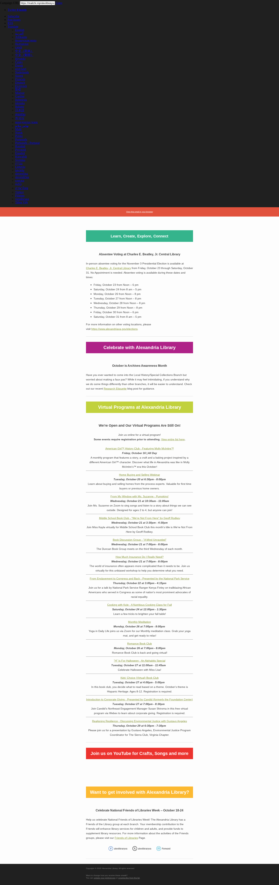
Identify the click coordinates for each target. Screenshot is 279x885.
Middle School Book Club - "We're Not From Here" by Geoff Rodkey (139, 518)
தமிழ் (18, 184)
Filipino (19, 195)
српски (19, 180)
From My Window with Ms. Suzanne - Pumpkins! (139, 496)
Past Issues (14, 19)
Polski (19, 136)
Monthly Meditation (139, 621)
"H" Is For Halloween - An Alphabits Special (139, 660)
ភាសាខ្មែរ (20, 114)
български (21, 43)
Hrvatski (20, 58)
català (18, 47)
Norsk (19, 132)
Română (20, 146)
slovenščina (22, 177)
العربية (19, 33)
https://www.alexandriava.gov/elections (114, 328)
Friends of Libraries (126, 837)
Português (21, 139)
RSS (10, 23)
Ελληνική (21, 86)
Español (20, 153)
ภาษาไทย (21, 188)
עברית (19, 163)
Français (20, 79)
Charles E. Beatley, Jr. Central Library (108, 268)
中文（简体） (24, 50)
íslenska (20, 103)
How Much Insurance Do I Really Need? (140, 556)
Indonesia (21, 99)
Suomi (19, 75)
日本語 (19, 110)
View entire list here (173, 439)
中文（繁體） (24, 54)
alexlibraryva (120, 848)
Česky (19, 62)
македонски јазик (26, 122)
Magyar (19, 92)
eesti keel (20, 69)
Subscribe (13, 16)
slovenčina (21, 173)
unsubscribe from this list (129, 878)
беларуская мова (25, 40)
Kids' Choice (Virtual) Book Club (140, 677)
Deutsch (20, 82)
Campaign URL (9, 3)
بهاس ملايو (22, 125)
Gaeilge (19, 96)
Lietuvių (20, 166)
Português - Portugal (27, 142)
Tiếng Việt (21, 202)
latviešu (19, 170)
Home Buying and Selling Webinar (139, 474)
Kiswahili (21, 156)
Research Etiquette (115, 388)
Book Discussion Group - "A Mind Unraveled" (139, 539)
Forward (166, 848)
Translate (13, 26)
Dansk (19, 65)
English (19, 30)
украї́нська (22, 199)
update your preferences (104, 878)
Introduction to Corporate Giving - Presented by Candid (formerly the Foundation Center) (139, 699)
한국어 (19, 118)
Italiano (19, 106)
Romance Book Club (139, 643)
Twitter (17, 9)
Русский (20, 149)
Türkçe (19, 192)
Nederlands (22, 72)
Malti (18, 129)
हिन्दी (18, 89)
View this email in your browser (139, 212)
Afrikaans (21, 37)
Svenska (20, 160)
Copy (59, 3)
